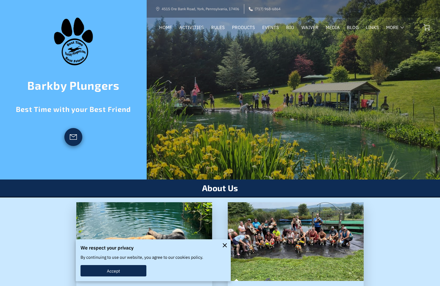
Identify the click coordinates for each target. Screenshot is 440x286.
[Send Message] (73, 137)
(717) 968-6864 (267, 9)
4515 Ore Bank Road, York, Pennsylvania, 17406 (200, 9)
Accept (113, 271)
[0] (427, 27)
